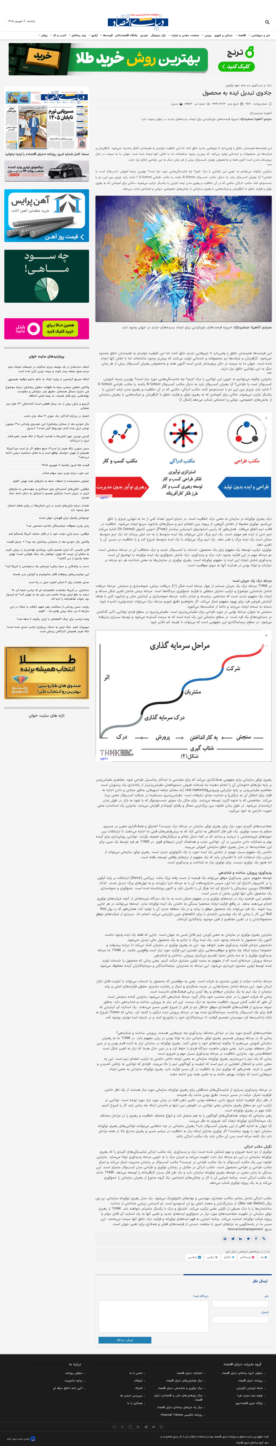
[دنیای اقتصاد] (138, 22)
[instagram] (161, 1427)
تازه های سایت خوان (46, 716)
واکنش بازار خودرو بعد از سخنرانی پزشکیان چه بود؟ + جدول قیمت (48, 542)
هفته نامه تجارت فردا (250, 1396)
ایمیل (265, 1312)
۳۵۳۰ (256, 104)
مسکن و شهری (223, 35)
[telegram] (232, 1238)
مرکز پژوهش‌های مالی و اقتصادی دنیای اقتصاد (178, 1397)
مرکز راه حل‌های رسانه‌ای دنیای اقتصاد (179, 1407)
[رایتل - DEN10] (46, 328)
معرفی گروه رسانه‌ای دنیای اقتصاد (242, 1373)
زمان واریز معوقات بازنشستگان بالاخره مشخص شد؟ (57, 526)
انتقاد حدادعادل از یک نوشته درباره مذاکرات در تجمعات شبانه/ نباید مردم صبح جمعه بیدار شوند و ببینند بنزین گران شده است (48, 369)
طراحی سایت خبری (21, 1439)
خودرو (144, 35)
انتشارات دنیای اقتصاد (189, 1373)
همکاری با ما (135, 1403)
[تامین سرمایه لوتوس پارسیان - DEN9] (46, 276)
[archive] (114, 1427)
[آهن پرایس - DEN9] (46, 215)
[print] (224, 1238)
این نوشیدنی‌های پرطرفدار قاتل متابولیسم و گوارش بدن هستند (51, 574)
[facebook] (255, 1238)
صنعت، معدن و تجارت (184, 35)
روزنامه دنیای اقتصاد (250, 1381)
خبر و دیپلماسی (260, 35)
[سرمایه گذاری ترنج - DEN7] (138, 59)
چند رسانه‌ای (78, 35)
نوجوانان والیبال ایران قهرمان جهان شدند (64, 518)
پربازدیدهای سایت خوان (46, 356)
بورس (208, 35)
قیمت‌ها (107, 35)
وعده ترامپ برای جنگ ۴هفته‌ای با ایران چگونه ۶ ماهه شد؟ (53, 619)
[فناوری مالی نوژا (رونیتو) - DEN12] (46, 673)
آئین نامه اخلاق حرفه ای (67, 1388)
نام (267, 1296)
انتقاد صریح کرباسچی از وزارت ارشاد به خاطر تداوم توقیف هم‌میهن (48, 379)
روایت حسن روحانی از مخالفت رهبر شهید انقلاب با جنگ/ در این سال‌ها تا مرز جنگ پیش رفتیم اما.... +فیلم (49, 609)
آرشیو (94, 35)
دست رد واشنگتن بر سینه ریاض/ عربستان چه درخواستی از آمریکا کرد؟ (47, 566)
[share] (130, 1427)
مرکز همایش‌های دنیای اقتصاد (184, 1381)
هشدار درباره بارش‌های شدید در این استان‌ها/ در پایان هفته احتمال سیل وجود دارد (48, 508)
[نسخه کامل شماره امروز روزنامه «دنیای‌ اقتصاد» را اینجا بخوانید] (46, 118)
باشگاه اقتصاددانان (126, 35)
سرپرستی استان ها (131, 1396)
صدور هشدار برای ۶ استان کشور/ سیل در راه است (59, 582)
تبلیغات (138, 1381)
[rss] (138, 1427)
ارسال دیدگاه (125, 1340)
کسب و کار (59, 35)
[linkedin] (240, 1238)
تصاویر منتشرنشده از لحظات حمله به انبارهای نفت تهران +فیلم (51, 481)
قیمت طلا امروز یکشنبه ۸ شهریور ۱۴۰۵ (65, 465)
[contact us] (122, 1427)
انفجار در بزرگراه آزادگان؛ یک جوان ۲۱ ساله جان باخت (56, 416)
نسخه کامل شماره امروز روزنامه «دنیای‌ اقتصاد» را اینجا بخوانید (47, 154)
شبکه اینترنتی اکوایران (250, 1388)
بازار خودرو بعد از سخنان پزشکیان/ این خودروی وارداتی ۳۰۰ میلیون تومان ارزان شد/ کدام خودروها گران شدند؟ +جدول (47, 426)
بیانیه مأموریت (73, 1381)
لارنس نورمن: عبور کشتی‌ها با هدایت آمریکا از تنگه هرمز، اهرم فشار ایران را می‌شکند (48, 438)
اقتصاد (241, 35)
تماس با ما (136, 1373)
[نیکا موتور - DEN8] (46, 171)
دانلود (104, 497)
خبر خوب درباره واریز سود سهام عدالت (65, 473)
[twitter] (248, 1238)
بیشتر (44, 35)
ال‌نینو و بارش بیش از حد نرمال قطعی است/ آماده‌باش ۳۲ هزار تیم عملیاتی (47, 406)
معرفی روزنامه (73, 1373)
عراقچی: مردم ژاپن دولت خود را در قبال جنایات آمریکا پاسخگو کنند (48, 534)
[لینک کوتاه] (263, 1238)
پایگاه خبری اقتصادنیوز (249, 1403)
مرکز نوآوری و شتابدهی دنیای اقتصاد (180, 1388)
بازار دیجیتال (158, 35)
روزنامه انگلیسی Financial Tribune (181, 1415)
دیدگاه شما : (200, 1296)
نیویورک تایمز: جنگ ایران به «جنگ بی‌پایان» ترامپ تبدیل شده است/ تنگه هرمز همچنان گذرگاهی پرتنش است (48, 629)
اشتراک (139, 1388)
